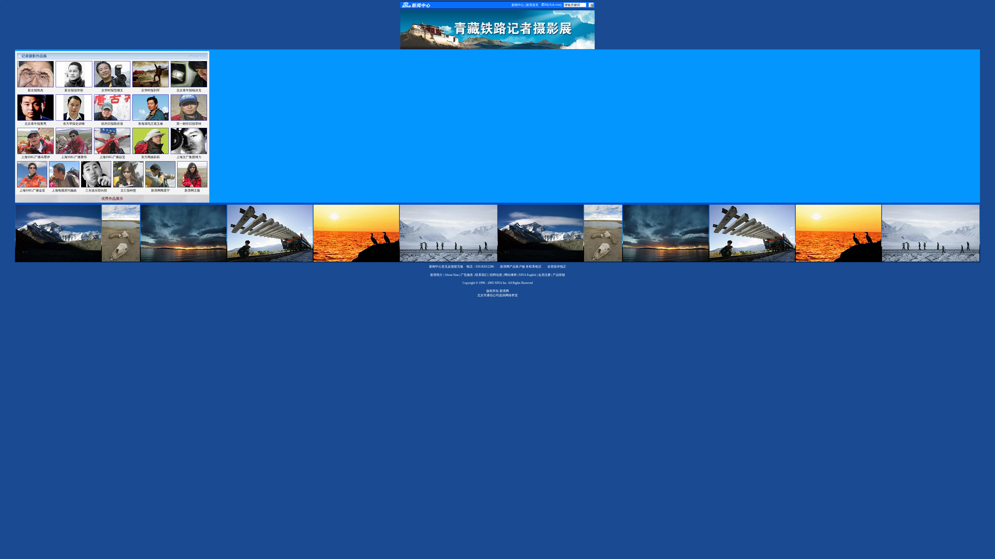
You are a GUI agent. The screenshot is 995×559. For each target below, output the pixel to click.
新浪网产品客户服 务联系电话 (520, 266)
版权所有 (492, 291)
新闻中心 (517, 5)
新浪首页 (532, 5)
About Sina (452, 275)
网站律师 (510, 275)
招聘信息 (496, 275)
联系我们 (481, 275)
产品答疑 (559, 275)
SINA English (527, 275)
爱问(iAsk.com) (551, 4)
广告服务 (467, 275)
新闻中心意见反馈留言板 (446, 266)
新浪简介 (436, 275)
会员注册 (544, 275)
